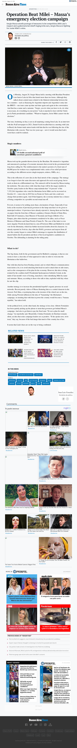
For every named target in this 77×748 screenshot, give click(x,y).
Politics (19, 380)
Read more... (23, 150)
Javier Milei (38, 375)
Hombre (50, 731)
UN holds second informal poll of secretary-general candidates (31, 154)
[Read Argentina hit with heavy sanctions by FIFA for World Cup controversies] (15, 350)
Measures (26, 383)
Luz (43, 735)
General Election (59, 380)
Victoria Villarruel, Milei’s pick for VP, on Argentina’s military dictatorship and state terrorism (39, 651)
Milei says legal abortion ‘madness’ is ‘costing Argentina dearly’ (29, 340)
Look (37, 735)
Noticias (34, 731)
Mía (48, 735)
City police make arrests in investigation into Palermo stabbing (29, 647)
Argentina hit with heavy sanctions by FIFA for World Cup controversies (29, 354)
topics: (10, 378)
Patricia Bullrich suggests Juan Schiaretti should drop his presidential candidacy (34, 639)
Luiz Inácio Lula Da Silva (26, 375)
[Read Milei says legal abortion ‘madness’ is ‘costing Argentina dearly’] (15, 336)
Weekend (30, 735)
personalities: (13, 372)
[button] (69, 49)
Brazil (33, 383)
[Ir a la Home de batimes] (38, 720)
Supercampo (69, 731)
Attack (19, 383)
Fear (38, 383)
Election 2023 (33, 380)
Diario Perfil (7, 731)
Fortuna (42, 731)
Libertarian (46, 383)
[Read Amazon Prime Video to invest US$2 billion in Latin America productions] (45, 336)
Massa (49, 380)
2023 (26, 380)
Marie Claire (24, 731)
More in (9, 571)
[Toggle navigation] (3, 4)
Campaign (11, 383)
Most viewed (13, 662)
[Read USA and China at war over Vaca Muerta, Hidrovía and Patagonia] (45, 350)
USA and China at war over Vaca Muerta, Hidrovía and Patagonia (58, 353)
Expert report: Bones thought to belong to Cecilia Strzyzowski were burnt (33, 643)
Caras (16, 731)
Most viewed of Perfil (55, 663)
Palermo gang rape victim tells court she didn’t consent (27, 654)
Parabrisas (59, 731)
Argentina (12, 380)
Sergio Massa (12, 375)
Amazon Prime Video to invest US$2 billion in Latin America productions (59, 339)
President (43, 380)
